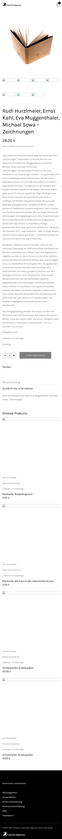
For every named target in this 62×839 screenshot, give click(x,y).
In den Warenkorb (35, 355)
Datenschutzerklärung (13, 806)
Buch (15, 332)
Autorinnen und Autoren (14, 783)
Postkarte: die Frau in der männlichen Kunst (28, 581)
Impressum (8, 815)
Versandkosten (14, 483)
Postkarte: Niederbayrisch (17, 494)
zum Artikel (16, 327)
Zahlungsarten (9, 792)
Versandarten (9, 797)
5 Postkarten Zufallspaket (17, 754)
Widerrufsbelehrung (12, 801)
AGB (4, 811)
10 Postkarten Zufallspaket (18, 667)
